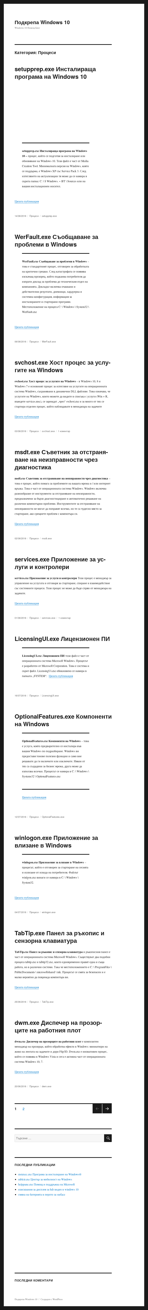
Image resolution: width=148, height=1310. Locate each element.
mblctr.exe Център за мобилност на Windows (45, 1179)
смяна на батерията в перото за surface (41, 1194)
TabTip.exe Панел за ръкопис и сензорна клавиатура (59, 937)
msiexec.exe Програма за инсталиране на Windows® (49, 1174)
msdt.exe (47, 538)
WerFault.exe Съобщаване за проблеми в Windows (56, 240)
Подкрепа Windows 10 (42, 22)
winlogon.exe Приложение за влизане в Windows (56, 841)
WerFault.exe (49, 341)
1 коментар (64, 431)
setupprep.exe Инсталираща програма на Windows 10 (55, 73)
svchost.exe (48, 431)
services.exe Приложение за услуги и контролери (60, 563)
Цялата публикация (27, 201)
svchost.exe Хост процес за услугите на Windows (62, 366)
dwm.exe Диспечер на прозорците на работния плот (58, 1026)
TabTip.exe (47, 1001)
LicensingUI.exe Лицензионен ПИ (62, 638)
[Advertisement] (64, 112)
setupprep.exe (49, 216)
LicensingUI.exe (50, 695)
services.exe (48, 617)
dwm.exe (46, 1086)
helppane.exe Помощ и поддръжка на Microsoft (46, 1184)
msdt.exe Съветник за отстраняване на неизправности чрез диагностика (61, 459)
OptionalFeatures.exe (53, 816)
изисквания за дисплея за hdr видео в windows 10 (48, 1189)
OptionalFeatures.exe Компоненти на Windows (63, 720)
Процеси (34, 216)
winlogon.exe (48, 912)
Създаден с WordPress (52, 1299)
